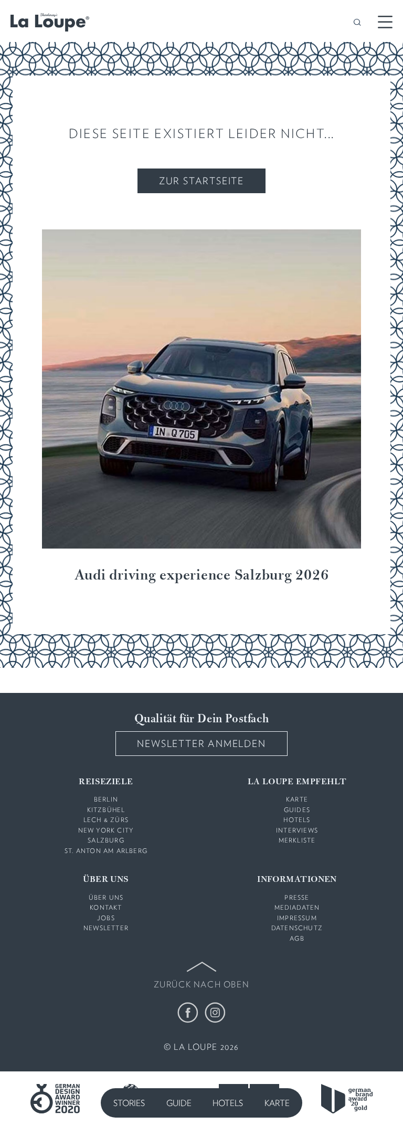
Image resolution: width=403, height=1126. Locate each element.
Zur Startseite (201, 180)
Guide (179, 1103)
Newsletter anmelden (201, 743)
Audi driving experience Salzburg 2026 (202, 576)
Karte (277, 1103)
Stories (129, 1103)
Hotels (228, 1103)
